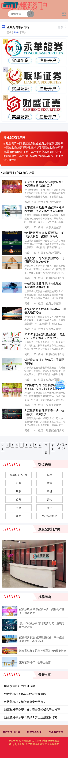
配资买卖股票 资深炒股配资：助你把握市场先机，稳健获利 (41, 639)
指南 (49, 483)
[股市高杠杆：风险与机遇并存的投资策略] (9, 650)
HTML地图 (53, 740)
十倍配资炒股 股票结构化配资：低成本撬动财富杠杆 (44, 285)
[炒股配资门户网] (24, 5)
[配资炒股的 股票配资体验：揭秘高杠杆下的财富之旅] (9, 611)
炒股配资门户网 (11, 731)
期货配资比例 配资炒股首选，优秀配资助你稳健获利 (44, 259)
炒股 (18, 483)
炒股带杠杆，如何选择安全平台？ (25, 702)
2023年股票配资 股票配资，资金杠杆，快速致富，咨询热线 (44, 336)
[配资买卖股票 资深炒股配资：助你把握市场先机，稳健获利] (9, 639)
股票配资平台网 (18, 475)
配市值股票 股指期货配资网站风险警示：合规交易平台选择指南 (44, 209)
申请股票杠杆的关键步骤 (19, 686)
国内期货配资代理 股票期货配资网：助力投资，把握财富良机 (44, 386)
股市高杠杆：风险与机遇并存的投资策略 (42, 650)
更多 (60, 27)
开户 (49, 507)
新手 (18, 515)
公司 (18, 499)
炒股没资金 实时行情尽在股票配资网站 (44, 361)
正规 (49, 491)
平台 (18, 507)
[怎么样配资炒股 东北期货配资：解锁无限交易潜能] (9, 625)
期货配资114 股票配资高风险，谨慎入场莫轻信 (45, 310)
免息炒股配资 (56, 731)
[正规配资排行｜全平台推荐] (9, 662)
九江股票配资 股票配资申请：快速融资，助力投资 (44, 412)
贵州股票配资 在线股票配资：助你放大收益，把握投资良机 (44, 234)
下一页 (46, 448)
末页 (52, 446)
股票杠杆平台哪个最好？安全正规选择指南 (30, 717)
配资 (49, 475)
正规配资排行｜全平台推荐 (35, 662)
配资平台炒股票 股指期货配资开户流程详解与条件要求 (44, 183)
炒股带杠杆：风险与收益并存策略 (25, 694)
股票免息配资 (34, 731)
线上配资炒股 (49, 515)
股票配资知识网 (41, 744)
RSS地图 (43, 740)
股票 (18, 491)
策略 (49, 499)
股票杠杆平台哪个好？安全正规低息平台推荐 (32, 709)
